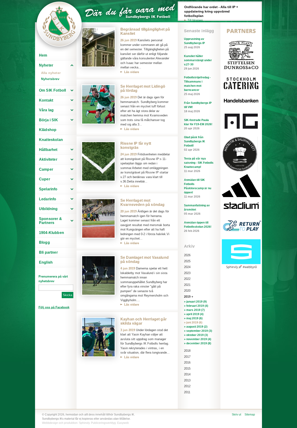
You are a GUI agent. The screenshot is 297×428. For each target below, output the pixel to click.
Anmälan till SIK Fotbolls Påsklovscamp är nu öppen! (197, 188)
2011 (187, 392)
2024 (187, 267)
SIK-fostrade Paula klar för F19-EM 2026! (198, 124)
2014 (187, 374)
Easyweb (123, 423)
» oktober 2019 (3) (196, 335)
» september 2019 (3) (198, 330)
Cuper (44, 179)
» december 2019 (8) (197, 343)
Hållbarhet (48, 150)
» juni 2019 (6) (193, 322)
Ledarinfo (47, 199)
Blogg (44, 242)
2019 (187, 296)
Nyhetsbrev (50, 79)
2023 (187, 273)
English (46, 262)
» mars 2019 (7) (194, 310)
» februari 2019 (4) (196, 305)
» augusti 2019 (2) (195, 326)
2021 (187, 285)
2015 (187, 368)
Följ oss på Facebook (54, 307)
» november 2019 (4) (197, 339)
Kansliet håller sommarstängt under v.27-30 (198, 62)
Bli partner (48, 252)
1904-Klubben (51, 233)
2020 (187, 290)
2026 (187, 255)
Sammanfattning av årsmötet (197, 209)
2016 (187, 362)
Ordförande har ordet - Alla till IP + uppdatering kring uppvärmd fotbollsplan (211, 13)
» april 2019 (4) (193, 314)
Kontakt (46, 100)
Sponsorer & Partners (50, 221)
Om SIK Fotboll (52, 90)
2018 (187, 350)
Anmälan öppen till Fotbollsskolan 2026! (197, 227)
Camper (46, 169)
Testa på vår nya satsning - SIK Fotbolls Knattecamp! (198, 165)
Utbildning (48, 209)
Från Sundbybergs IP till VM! (198, 107)
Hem (43, 55)
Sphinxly (84, 423)
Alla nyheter (51, 73)
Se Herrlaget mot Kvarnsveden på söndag (142, 202)
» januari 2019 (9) (195, 301)
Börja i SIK (48, 120)
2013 (187, 380)
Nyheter (46, 65)
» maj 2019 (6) (193, 318)
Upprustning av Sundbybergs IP (194, 43)
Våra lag (46, 110)
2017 (187, 356)
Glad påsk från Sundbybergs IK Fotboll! (194, 143)
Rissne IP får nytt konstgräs (135, 145)
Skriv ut (236, 414)
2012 (187, 386)
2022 (187, 279)
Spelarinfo (48, 189)
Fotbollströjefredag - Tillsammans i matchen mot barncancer (197, 86)
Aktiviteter (48, 159)
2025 (187, 261)
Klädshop (47, 130)
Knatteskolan (51, 140)
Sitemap (250, 414)
